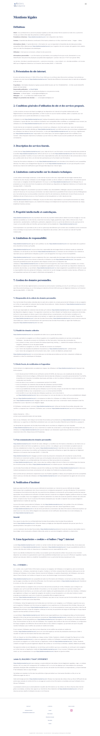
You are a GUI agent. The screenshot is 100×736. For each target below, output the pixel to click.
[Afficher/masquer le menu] (85, 3)
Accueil (50, 710)
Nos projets (50, 720)
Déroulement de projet (50, 717)
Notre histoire (49, 713)
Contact (50, 723)
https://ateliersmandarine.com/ (37, 37)
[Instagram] (71, 710)
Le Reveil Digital (33, 89)
